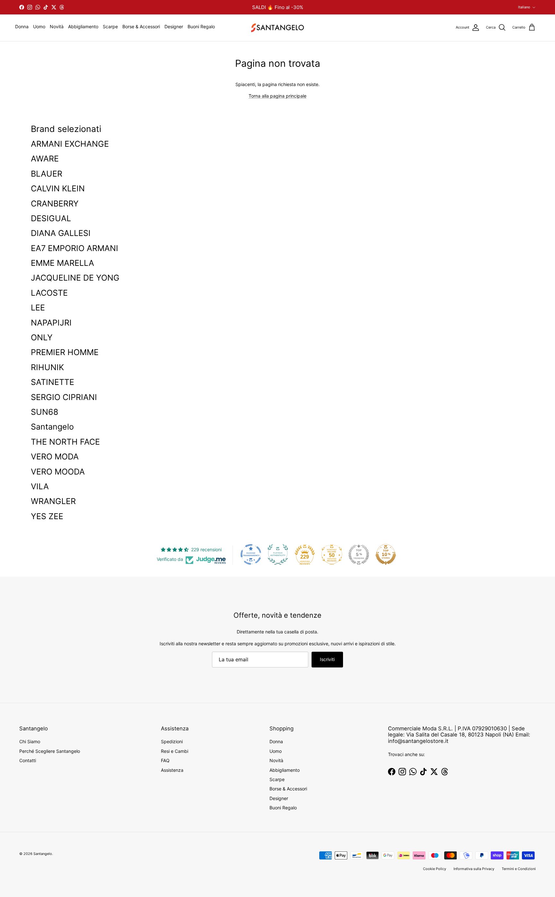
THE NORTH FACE (65, 442)
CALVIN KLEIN (58, 188)
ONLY (42, 337)
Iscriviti (327, 659)
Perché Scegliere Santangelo (49, 751)
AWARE (45, 158)
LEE (38, 307)
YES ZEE (47, 516)
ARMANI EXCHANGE (70, 144)
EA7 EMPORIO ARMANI (74, 248)
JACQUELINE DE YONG (75, 278)
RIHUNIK (47, 367)
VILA (40, 486)
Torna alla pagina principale (277, 96)
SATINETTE (52, 382)
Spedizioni (172, 741)
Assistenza (172, 770)
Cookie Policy (434, 869)
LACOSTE (49, 293)
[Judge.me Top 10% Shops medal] (385, 554)
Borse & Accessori (141, 26)
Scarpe (110, 26)
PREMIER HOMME (65, 352)
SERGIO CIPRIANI (64, 397)
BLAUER (46, 174)
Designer (173, 26)
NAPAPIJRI (51, 322)
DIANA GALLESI (61, 233)
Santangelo (52, 426)
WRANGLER (53, 501)
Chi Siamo (29, 741)
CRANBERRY (55, 203)
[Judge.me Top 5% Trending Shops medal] (358, 554)
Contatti (27, 760)
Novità (57, 26)
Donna (22, 26)
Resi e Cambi (174, 751)
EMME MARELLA (62, 263)
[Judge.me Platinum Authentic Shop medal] (278, 554)
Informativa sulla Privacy (474, 869)
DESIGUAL (51, 218)
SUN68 (44, 412)
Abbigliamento (83, 26)
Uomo (39, 26)
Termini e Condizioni (519, 869)
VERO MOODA (58, 471)
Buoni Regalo (201, 26)
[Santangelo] (277, 28)
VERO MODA (55, 456)
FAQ (165, 760)
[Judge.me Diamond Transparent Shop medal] (251, 554)
